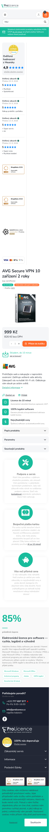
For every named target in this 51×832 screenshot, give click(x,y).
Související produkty (14, 449)
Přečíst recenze (20, 744)
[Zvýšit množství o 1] (17, 342)
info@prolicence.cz (16, 709)
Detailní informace (11, 386)
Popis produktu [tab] (12, 430)
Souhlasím (35, 822)
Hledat (43, 22)
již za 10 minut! (33, 544)
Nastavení (13, 822)
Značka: (10, 288)
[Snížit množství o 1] (9, 342)
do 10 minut (22, 32)
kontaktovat (15, 494)
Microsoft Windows (11, 671)
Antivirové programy (11, 676)
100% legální (38, 676)
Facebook (4, 719)
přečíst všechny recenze (13, 72)
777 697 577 (19, 701)
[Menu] (5, 15)
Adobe (26, 676)
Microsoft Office (29, 671)
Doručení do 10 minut (12, 681)
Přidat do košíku (34, 342)
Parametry (9, 440)
